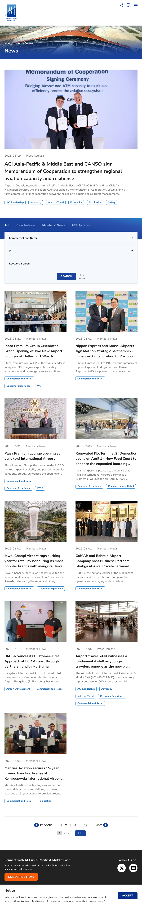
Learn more (96, 901)
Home (8, 43)
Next (99, 825)
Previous (46, 825)
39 (86, 825)
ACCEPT (127, 896)
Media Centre (24, 43)
